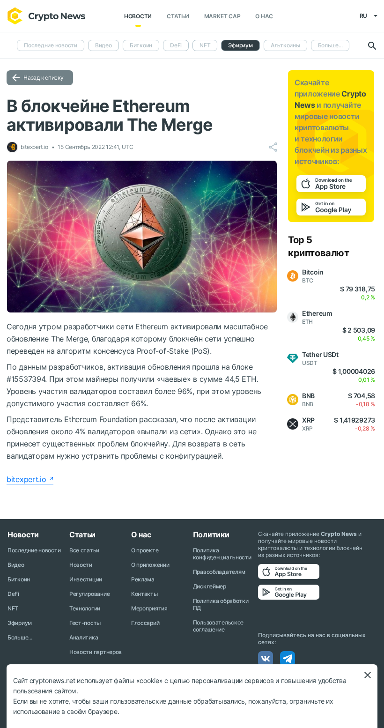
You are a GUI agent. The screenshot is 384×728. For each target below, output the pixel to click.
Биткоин (141, 45)
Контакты (144, 593)
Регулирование (89, 593)
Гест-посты (85, 622)
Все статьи (84, 550)
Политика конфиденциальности (222, 554)
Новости (138, 16)
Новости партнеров (95, 651)
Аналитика (83, 637)
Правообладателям (219, 571)
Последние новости (50, 45)
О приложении (150, 564)
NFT (204, 45)
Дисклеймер (209, 586)
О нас (264, 16)
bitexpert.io (26, 479)
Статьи (178, 16)
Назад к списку (43, 77)
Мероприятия (149, 608)
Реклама (143, 579)
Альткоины (285, 45)
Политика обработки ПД (221, 604)
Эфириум (19, 622)
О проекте (144, 550)
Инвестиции (85, 579)
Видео (103, 45)
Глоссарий (145, 622)
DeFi (176, 45)
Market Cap (222, 16)
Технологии (84, 608)
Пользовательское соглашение (218, 626)
